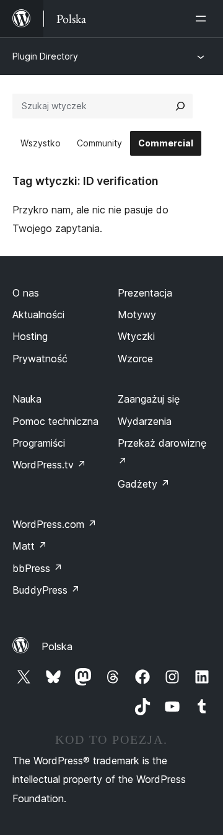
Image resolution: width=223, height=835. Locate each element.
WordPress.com (54, 524)
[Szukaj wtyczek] (180, 106)
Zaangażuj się (149, 399)
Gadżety (144, 484)
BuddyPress (46, 590)
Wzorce (135, 358)
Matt (29, 546)
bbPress (37, 568)
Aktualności (38, 314)
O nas (25, 293)
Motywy (137, 314)
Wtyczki (136, 336)
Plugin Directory (45, 56)
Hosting (30, 336)
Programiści (38, 443)
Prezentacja (145, 293)
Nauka (27, 399)
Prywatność (40, 358)
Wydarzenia (145, 421)
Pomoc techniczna (55, 421)
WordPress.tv (49, 464)
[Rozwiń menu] (203, 18)
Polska (57, 646)
